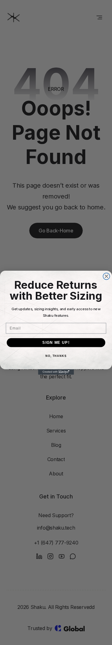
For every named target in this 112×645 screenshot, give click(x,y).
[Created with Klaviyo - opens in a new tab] (56, 371)
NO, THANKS (56, 356)
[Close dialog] (106, 276)
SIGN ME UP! (55, 342)
